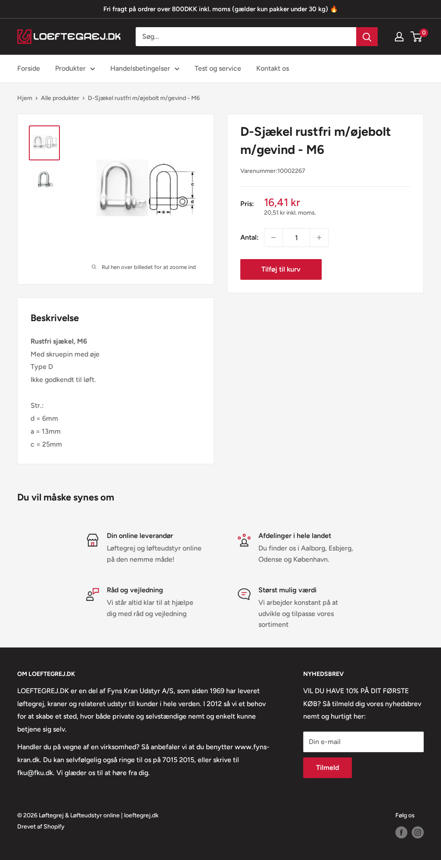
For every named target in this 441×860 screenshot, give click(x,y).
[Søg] (367, 36)
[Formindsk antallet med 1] (273, 237)
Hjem (24, 98)
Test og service (218, 68)
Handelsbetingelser (140, 68)
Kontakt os (272, 68)
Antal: (249, 237)
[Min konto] (399, 36)
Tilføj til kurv (281, 269)
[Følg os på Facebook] (401, 832)
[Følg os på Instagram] (418, 832)
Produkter (70, 68)
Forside (28, 68)
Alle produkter (60, 98)
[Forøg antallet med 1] (319, 237)
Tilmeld (327, 767)
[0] (416, 36)
